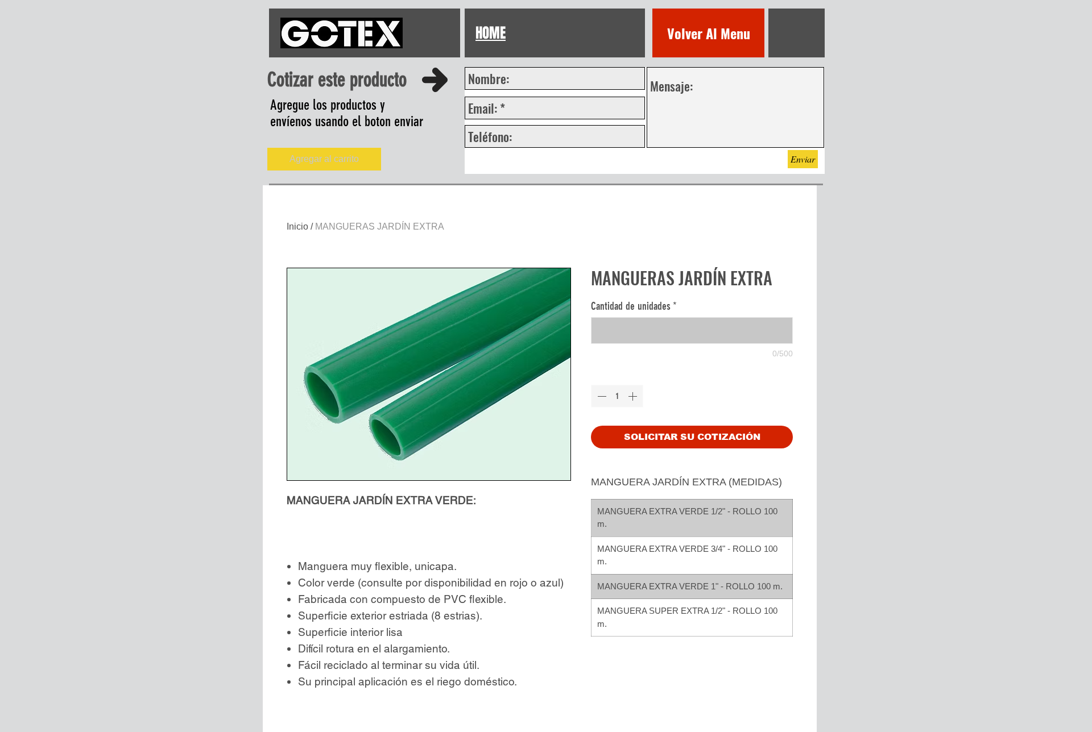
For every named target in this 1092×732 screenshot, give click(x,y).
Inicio (297, 226)
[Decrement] (601, 396)
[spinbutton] (617, 396)
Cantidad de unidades (634, 306)
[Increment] (634, 396)
